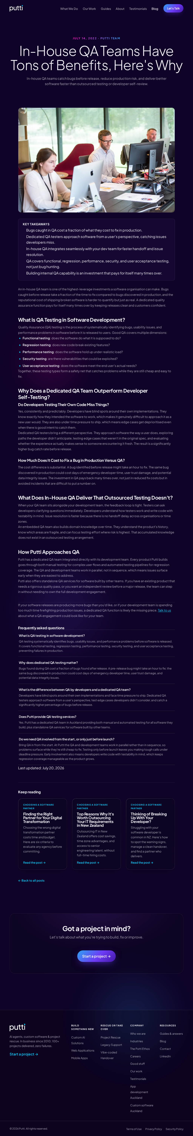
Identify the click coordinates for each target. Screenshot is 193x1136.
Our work (136, 1071)
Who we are (138, 1033)
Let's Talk (173, 8)
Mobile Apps (79, 1058)
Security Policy (174, 1129)
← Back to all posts (31, 880)
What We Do (69, 8)
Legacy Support (111, 1044)
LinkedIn (165, 1056)
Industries (136, 1041)
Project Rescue (110, 1037)
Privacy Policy (153, 1129)
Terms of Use (134, 1129)
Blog (155, 8)
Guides (106, 8)
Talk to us (164, 610)
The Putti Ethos (140, 1048)
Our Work (89, 8)
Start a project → (96, 956)
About (120, 8)
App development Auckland (139, 1092)
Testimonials (138, 8)
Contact (165, 1048)
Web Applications (82, 1050)
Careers (135, 1056)
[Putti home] (16, 8)
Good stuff (137, 1063)
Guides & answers (171, 1033)
